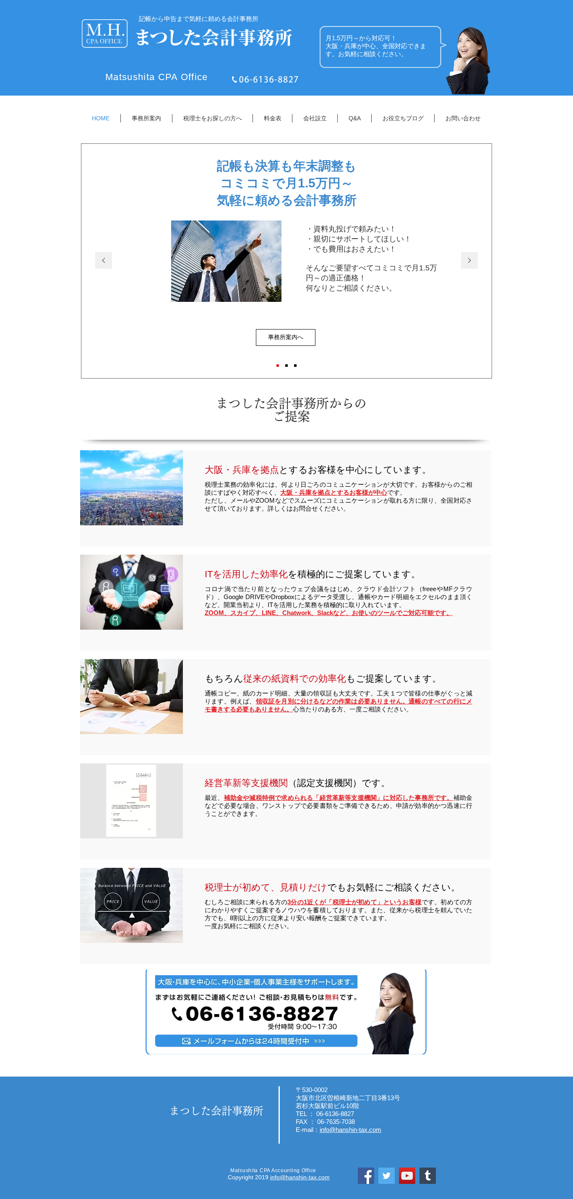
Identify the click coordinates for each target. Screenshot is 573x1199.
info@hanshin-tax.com (300, 1177)
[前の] (103, 261)
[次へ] (469, 261)
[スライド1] (277, 365)
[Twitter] (386, 1176)
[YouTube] (407, 1176)
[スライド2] (286, 365)
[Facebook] (366, 1176)
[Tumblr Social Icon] (427, 1176)
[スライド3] (295, 365)
